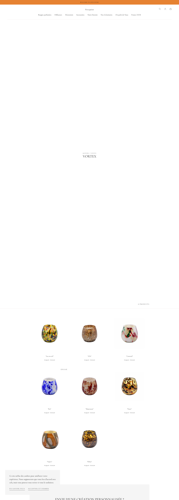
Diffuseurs (58, 15)
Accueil (86, 153)
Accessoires (80, 15)
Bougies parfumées (44, 15)
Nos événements (106, 15)
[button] (160, 9)
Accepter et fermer (38, 489)
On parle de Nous (122, 15)
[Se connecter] (165, 9)
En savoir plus (17, 489)
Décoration (69, 15)
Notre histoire (93, 15)
